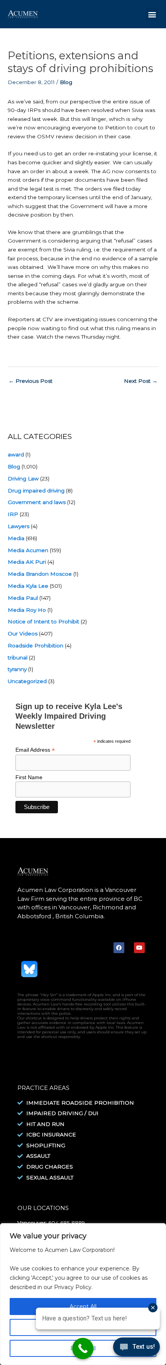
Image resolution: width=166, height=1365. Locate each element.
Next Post (141, 381)
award (16, 454)
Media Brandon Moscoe (40, 574)
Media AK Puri (27, 562)
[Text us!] (136, 1349)
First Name (28, 777)
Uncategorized (27, 681)
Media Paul (23, 598)
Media (16, 538)
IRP (13, 514)
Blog (66, 82)
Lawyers (18, 526)
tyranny (17, 669)
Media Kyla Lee (28, 586)
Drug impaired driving (36, 490)
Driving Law (23, 478)
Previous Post (30, 381)
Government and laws (37, 502)
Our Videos (22, 633)
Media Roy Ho (27, 610)
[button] (152, 14)
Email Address (35, 750)
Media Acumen (28, 550)
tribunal (17, 657)
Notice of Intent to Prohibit (43, 621)
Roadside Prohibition (35, 645)
